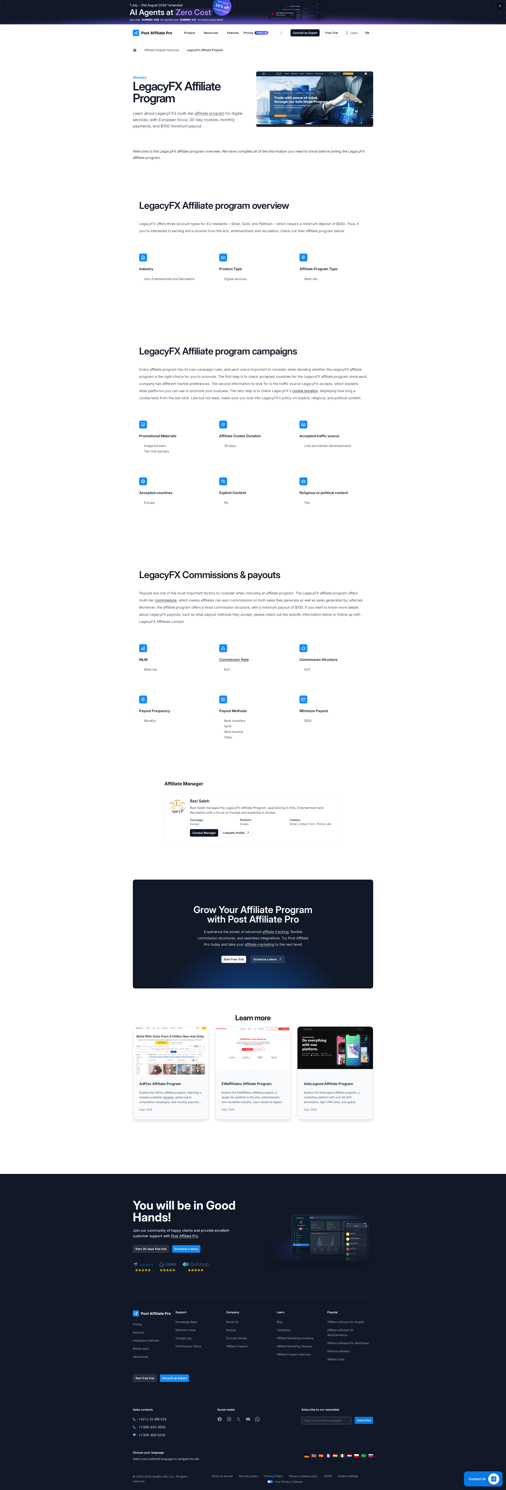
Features (138, 1332)
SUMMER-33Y (188, 19)
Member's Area (185, 1330)
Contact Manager (204, 832)
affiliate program (209, 113)
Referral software (338, 1351)
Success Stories (236, 1338)
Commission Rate (234, 660)
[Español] (321, 1456)
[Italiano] (342, 1456)
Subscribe (364, 1420)
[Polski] (356, 1456)
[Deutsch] (306, 1456)
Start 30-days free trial (150, 1249)
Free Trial (331, 32)
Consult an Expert (305, 32)
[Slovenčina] (370, 1456)
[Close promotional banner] (500, 6)
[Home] (135, 50)
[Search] (283, 32)
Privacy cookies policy (303, 1476)
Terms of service (222, 1476)
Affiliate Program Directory (161, 50)
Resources (211, 32)
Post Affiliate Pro (184, 1236)
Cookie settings (348, 1476)
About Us (232, 1322)
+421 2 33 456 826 (152, 1419)
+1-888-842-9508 (151, 1427)
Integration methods (146, 1340)
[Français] (328, 1456)
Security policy (248, 1476)
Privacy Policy (273, 1476)
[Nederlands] (349, 1456)
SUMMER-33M (150, 19)
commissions (166, 600)
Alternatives (140, 1356)
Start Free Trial (234, 959)
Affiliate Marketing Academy (295, 1338)
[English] (314, 1456)
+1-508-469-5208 (151, 1435)
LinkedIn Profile (234, 832)
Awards (231, 1330)
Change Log (183, 1338)
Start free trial (144, 1378)
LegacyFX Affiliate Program (205, 50)
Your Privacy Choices (288, 1481)
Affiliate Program (237, 1346)
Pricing (137, 1324)
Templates (283, 1330)
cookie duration (305, 391)
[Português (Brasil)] (363, 1456)
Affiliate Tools (336, 1359)
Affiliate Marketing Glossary (294, 1346)
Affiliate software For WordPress (348, 1343)
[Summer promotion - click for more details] (253, 12)
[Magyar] (335, 1456)
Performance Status (188, 1346)
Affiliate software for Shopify (345, 1322)
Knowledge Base (186, 1322)
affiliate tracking (275, 932)
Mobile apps (141, 1348)
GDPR (328, 1476)
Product (189, 32)
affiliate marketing (259, 944)
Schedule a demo (265, 959)
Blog (279, 1322)
